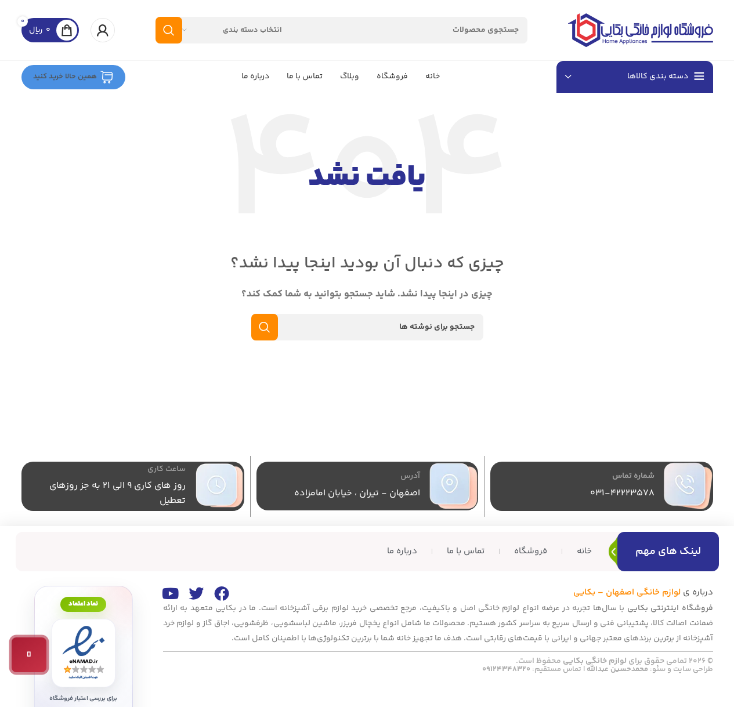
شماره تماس (633, 476)
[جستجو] (169, 30)
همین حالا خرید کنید (65, 76)
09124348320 (506, 669)
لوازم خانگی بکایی (595, 661)
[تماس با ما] (29, 654)
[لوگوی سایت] (640, 30)
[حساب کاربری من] (103, 30)
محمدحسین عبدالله (617, 669)
